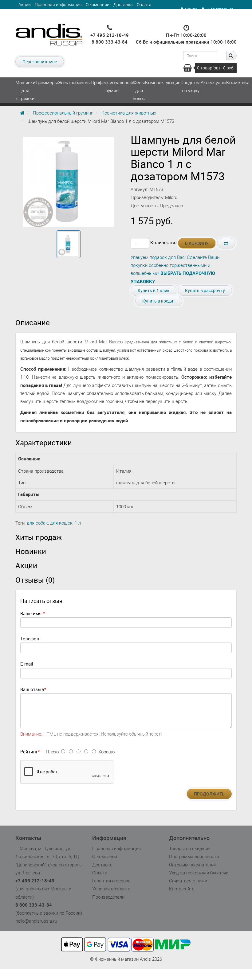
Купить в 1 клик (154, 290)
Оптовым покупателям (193, 865)
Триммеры (46, 82)
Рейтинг (29, 751)
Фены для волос (139, 90)
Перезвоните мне (39, 61)
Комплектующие (162, 82)
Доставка (123, 4)
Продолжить (209, 794)
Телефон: (30, 638)
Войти (191, 9)
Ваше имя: (31, 613)
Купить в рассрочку (205, 290)
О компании (97, 4)
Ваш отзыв (32, 689)
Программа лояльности (194, 856)
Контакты (70, 14)
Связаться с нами (188, 880)
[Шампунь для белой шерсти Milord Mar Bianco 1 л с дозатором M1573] (69, 244)
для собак (37, 523)
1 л (78, 523)
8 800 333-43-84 (110, 42)
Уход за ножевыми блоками (198, 872)
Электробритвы (74, 82)
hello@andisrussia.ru (36, 921)
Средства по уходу (190, 86)
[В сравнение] (226, 243)
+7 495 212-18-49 (109, 35)
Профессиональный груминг (112, 86)
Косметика (238, 82)
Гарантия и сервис (37, 14)
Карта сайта (182, 888)
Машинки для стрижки (25, 90)
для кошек (61, 523)
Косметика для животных (128, 113)
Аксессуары (213, 82)
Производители (108, 897)
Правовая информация (58, 4)
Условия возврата (111, 888)
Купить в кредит (158, 301)
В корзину (197, 243)
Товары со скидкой (189, 848)
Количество (163, 242)
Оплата (144, 4)
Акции (24, 4)
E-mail (26, 664)
